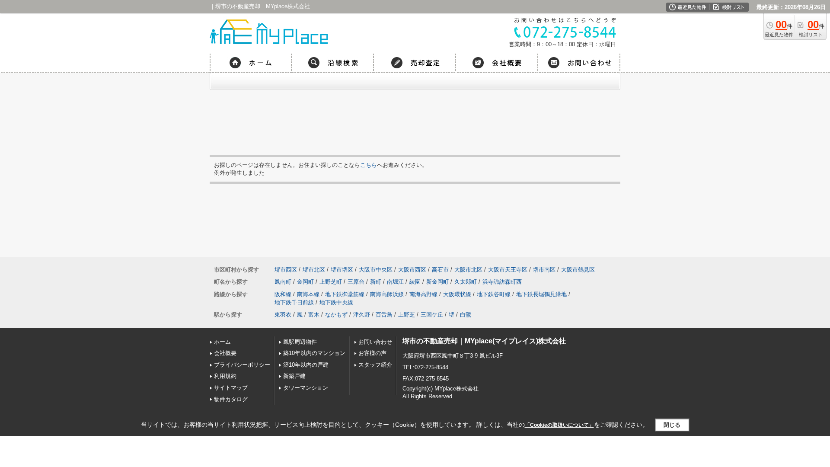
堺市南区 (544, 269)
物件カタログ (231, 399)
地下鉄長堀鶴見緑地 (541, 294)
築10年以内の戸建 (306, 364)
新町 (375, 281)
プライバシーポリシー (242, 364)
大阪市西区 (412, 269)
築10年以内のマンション (314, 353)
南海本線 (308, 294)
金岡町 (305, 281)
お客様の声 (372, 353)
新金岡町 (437, 281)
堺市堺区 (342, 269)
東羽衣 (283, 314)
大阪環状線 (457, 294)
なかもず (336, 314)
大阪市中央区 (376, 269)
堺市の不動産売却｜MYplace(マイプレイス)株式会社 (484, 341)
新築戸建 (294, 376)
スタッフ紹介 (375, 364)
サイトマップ (231, 387)
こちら (368, 165)
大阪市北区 (468, 269)
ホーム (222, 342)
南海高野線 (423, 294)
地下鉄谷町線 (494, 294)
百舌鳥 (384, 314)
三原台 (356, 281)
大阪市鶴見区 (578, 269)
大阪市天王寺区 (507, 269)
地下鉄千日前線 (294, 302)
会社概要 (225, 353)
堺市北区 (314, 269)
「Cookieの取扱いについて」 (559, 425)
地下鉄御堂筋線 (344, 294)
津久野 (361, 314)
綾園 (415, 281)
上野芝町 (330, 281)
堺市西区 (286, 269)
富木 (313, 314)
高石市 (440, 269)
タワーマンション (305, 387)
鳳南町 (283, 281)
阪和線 (283, 294)
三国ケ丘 (432, 314)
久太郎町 (465, 281)
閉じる (672, 425)
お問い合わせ (375, 342)
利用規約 (225, 376)
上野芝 (406, 314)
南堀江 (395, 281)
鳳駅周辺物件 (300, 342)
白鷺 (465, 314)
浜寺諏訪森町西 (502, 281)
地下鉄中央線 (336, 302)
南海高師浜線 (387, 294)
